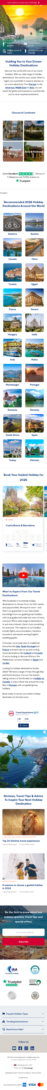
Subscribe (23, 941)
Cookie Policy (23, 1077)
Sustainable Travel (11, 1073)
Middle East (21, 87)
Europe (32, 84)
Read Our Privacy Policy (24, 951)
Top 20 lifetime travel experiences (21, 841)
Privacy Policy (36, 1073)
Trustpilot (3, 192)
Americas (10, 87)
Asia (32, 87)
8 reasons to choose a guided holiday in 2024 (22, 886)
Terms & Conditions (24, 1073)
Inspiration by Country (11, 836)
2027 (26, 531)
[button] (23, 575)
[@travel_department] (11, 713)
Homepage (28, 1068)
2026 (18, 531)
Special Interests (29, 836)
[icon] (39, 2)
